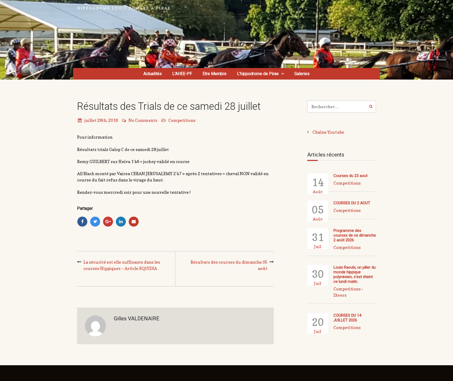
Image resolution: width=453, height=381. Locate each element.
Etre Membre (214, 73)
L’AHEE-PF (182, 73)
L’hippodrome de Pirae (258, 73)
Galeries (302, 73)
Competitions (182, 120)
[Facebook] (82, 222)
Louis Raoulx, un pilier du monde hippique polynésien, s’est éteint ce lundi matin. (354, 274)
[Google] (108, 222)
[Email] (134, 222)
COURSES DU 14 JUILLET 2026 (347, 317)
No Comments (142, 120)
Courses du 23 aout (350, 175)
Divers (340, 295)
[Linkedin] (121, 222)
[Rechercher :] (341, 106)
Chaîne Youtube (328, 132)
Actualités (152, 73)
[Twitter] (95, 222)
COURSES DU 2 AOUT (351, 203)
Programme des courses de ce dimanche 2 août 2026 (354, 235)
